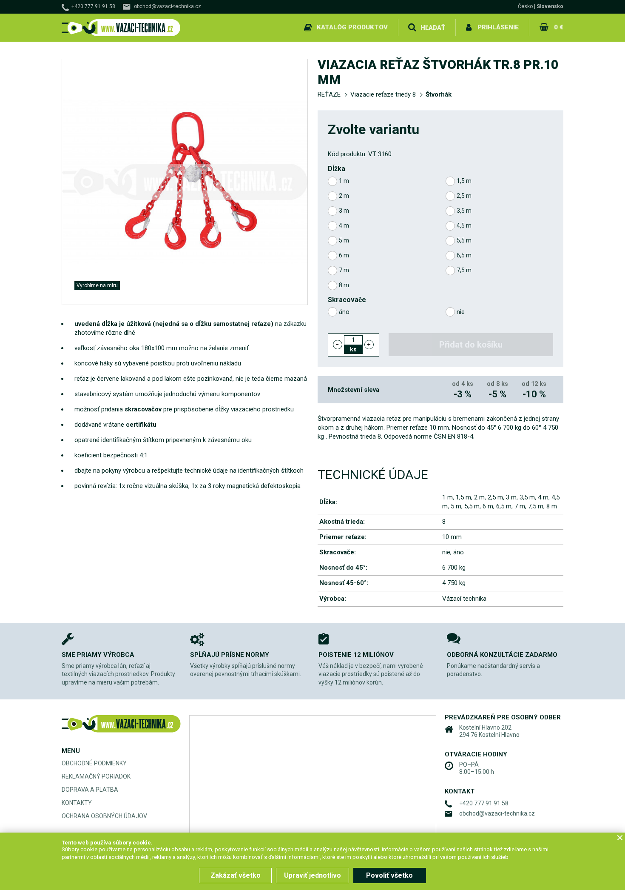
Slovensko (550, 6)
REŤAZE (329, 94)
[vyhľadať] (412, 27)
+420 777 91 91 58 (93, 6)
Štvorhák (439, 94)
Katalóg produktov (352, 27)
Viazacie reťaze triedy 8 (383, 94)
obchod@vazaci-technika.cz (167, 6)
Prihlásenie (498, 27)
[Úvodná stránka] (121, 28)
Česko (525, 6)
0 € (558, 27)
